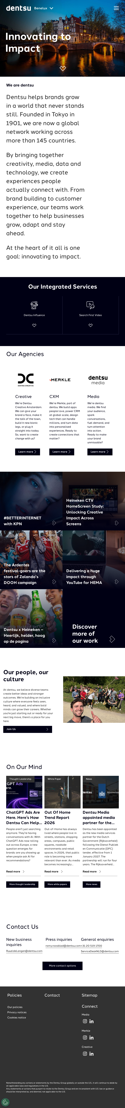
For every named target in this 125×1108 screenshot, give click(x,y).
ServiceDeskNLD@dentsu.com (100, 951)
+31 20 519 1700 (91, 946)
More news (91, 884)
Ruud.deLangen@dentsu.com (24, 951)
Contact (52, 996)
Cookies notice (16, 1017)
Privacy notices (17, 1012)
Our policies (14, 1007)
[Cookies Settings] (5, 1102)
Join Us (11, 729)
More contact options (62, 966)
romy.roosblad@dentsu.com (63, 946)
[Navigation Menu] (116, 8)
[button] (62, 68)
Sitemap (89, 996)
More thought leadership (22, 884)
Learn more (26, 452)
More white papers (57, 884)
